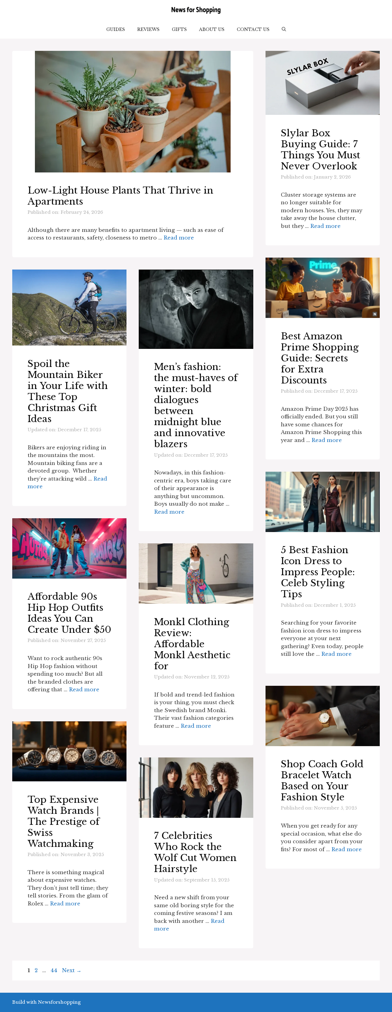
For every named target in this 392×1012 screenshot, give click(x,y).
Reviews (148, 29)
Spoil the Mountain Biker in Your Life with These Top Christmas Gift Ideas (68, 391)
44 (54, 970)
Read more (179, 238)
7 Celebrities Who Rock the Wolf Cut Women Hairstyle (195, 852)
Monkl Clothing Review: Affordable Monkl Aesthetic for (192, 644)
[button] (284, 29)
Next (71, 970)
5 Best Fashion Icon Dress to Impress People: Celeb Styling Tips (318, 572)
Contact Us (253, 29)
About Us (211, 29)
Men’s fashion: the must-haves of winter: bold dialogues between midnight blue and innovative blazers (196, 405)
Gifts (179, 29)
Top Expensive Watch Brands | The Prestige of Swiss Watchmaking (64, 821)
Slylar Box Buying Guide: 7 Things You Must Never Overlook (320, 149)
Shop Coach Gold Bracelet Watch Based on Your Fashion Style (322, 780)
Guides (115, 29)
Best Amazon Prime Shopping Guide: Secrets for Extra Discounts (320, 358)
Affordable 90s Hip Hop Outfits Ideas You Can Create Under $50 (69, 613)
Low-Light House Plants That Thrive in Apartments (120, 196)
